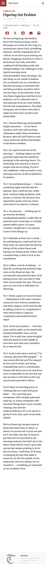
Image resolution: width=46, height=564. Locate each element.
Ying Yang (25, 25)
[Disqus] (23, 513)
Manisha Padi (11, 25)
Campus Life (9, 11)
